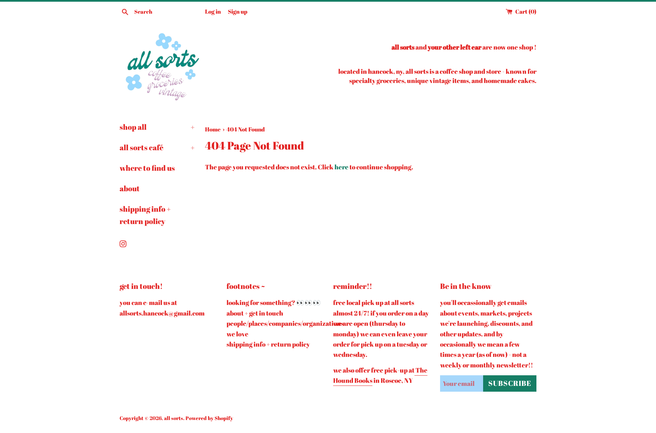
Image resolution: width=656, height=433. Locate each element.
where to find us (147, 168)
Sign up (237, 11)
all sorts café (157, 147)
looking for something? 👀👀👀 (274, 302)
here (341, 167)
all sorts (173, 418)
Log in (213, 11)
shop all (157, 127)
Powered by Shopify (209, 418)
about (130, 188)
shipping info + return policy (145, 215)
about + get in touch (255, 313)
